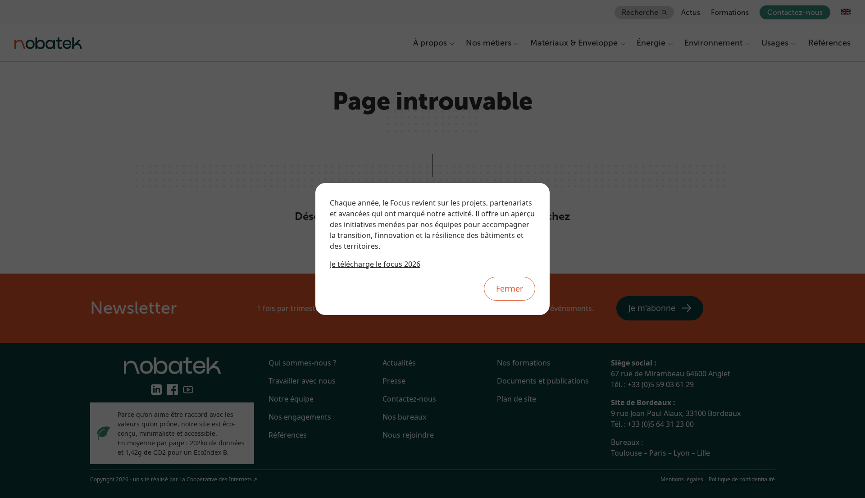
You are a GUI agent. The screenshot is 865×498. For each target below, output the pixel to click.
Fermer (509, 288)
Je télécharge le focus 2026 (375, 264)
